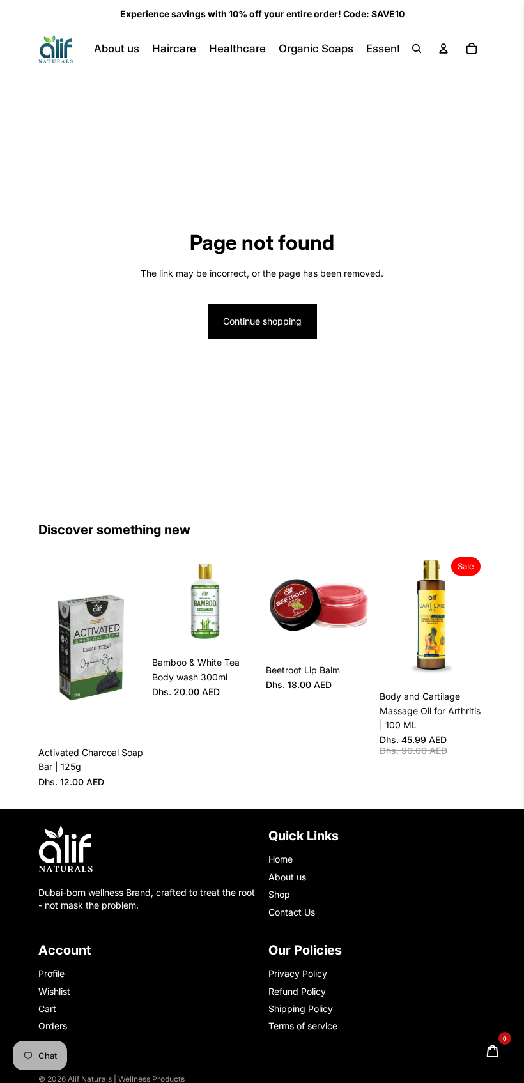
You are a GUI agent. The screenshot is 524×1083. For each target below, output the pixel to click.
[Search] (417, 49)
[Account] (443, 49)
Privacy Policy (297, 973)
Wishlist (54, 991)
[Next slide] (130, 646)
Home (280, 859)
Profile (51, 973)
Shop (279, 894)
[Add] (124, 720)
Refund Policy (297, 991)
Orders (52, 1025)
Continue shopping (262, 321)
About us (287, 877)
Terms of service (302, 1025)
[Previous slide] (52, 646)
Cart (47, 1008)
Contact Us (291, 912)
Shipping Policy (300, 1008)
